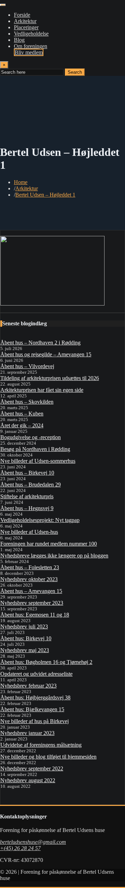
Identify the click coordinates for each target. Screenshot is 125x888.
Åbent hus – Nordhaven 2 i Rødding (40, 343)
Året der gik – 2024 (21, 425)
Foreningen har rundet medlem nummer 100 (48, 544)
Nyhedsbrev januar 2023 (27, 733)
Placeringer (26, 27)
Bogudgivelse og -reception (30, 437)
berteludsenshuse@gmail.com (33, 842)
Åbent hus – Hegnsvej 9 (26, 508)
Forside (22, 15)
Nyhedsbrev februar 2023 (28, 686)
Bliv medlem (29, 52)
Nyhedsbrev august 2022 (27, 780)
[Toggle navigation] (3, 5)
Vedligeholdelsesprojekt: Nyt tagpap (40, 520)
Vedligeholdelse (31, 34)
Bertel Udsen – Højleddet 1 (45, 195)
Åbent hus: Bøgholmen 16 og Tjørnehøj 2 (46, 662)
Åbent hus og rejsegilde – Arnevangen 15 (45, 354)
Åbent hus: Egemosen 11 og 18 (34, 615)
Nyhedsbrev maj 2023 (24, 650)
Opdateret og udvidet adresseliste (36, 674)
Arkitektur (25, 21)
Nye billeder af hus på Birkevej (34, 721)
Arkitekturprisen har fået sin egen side (41, 390)
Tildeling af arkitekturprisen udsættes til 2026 (49, 378)
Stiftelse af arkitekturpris (26, 496)
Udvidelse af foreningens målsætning (41, 745)
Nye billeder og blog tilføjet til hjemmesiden (48, 757)
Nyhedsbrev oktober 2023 (29, 579)
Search (75, 72)
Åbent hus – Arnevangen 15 (31, 591)
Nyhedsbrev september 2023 (31, 603)
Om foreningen (30, 46)
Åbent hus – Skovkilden (26, 402)
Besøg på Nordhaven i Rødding (35, 449)
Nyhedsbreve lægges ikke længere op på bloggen (54, 555)
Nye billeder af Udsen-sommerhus (37, 461)
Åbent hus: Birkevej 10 (25, 638)
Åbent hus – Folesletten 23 (29, 567)
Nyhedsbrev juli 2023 (24, 626)
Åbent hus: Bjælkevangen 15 (32, 709)
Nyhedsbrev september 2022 (31, 768)
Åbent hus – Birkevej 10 (27, 473)
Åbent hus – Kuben (21, 414)
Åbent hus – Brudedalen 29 (30, 484)
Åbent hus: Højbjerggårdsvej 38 (35, 697)
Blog (19, 40)
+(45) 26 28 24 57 (20, 848)
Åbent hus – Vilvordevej (27, 366)
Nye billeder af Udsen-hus (29, 532)
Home (20, 182)
